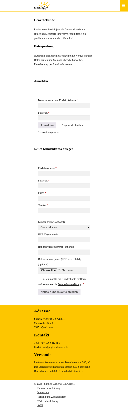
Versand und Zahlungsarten (51, 396)
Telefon (43, 205)
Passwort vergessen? (48, 132)
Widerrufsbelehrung (47, 401)
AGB (40, 405)
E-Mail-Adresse (53, 168)
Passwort (50, 112)
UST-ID (48, 234)
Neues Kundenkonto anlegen (59, 292)
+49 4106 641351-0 (49, 342)
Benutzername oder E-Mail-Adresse (64, 100)
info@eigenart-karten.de (55, 347)
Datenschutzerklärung (69, 284)
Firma (42, 192)
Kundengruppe (51, 222)
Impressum (43, 392)
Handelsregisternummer (56, 246)
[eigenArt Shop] (42, 3)
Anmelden (47, 125)
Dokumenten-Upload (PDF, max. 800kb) (59, 262)
